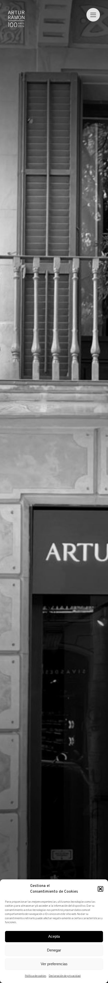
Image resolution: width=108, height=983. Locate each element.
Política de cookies (35, 976)
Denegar (54, 950)
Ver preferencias (54, 964)
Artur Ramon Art (16, 19)
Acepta (54, 936)
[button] (100, 888)
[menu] (93, 15)
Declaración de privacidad (65, 976)
